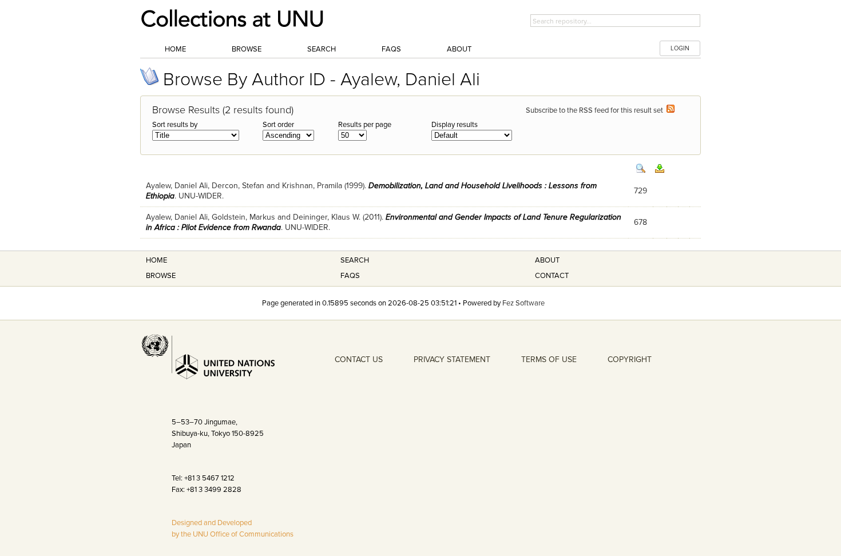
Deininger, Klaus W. (326, 217)
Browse (246, 49)
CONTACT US (359, 359)
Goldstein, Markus (243, 217)
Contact (552, 275)
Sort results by (174, 124)
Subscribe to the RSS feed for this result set (596, 110)
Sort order (278, 124)
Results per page (364, 124)
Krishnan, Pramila (312, 185)
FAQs (391, 49)
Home (175, 49)
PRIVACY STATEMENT (452, 359)
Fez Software (523, 303)
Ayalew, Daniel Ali (177, 185)
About (459, 49)
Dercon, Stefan (238, 185)
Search (321, 49)
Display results (454, 124)
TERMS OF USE (549, 359)
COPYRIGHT (630, 359)
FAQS (350, 275)
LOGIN (680, 48)
